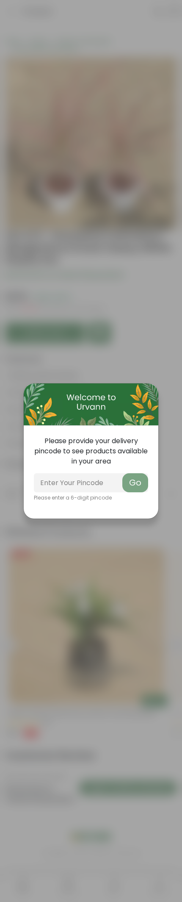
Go (135, 482)
